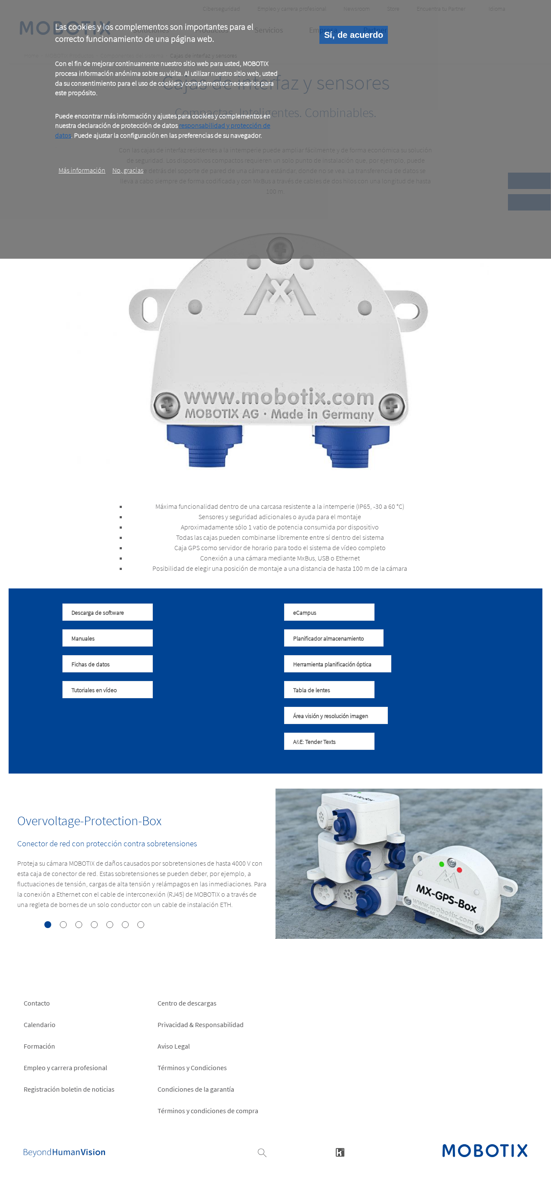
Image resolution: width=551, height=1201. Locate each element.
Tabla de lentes (311, 690)
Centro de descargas (187, 1003)
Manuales (83, 638)
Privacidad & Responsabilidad (201, 1024)
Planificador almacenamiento (328, 638)
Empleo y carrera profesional (65, 1067)
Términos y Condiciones (192, 1067)
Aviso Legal (174, 1046)
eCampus (304, 612)
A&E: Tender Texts (314, 742)
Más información (82, 170)
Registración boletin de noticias (69, 1089)
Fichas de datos (90, 664)
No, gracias (127, 170)
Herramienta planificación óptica (332, 664)
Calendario (40, 1024)
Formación (39, 1046)
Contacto (37, 1003)
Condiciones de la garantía (196, 1089)
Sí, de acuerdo (353, 35)
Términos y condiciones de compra (208, 1110)
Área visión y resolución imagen (330, 716)
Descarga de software (97, 612)
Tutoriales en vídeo (94, 690)
